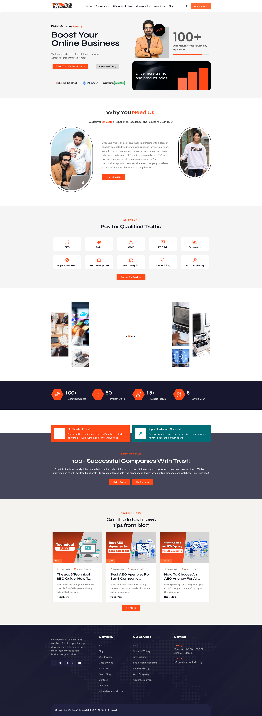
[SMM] (99, 242)
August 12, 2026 (191, 569)
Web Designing (131, 265)
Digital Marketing (122, 6)
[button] (53, 83)
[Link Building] (163, 260)
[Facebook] (54, 663)
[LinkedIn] (73, 663)
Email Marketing (195, 265)
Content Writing (141, 651)
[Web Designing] (131, 260)
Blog (171, 6)
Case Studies (143, 6)
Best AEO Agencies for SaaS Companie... (130, 576)
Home (88, 6)
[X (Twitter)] (60, 663)
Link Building (162, 265)
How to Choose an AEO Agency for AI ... (182, 576)
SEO (67, 247)
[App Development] (67, 260)
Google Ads (195, 247)
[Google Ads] (195, 242)
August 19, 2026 (84, 569)
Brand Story (105, 674)
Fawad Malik (64, 569)
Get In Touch (200, 6)
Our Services (102, 6)
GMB (131, 247)
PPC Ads (163, 247)
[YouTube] (79, 663)
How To (166, 561)
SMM (99, 247)
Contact (103, 679)
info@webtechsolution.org (188, 662)
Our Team (104, 685)
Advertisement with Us (111, 691)
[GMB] (131, 242)
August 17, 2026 (137, 569)
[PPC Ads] (163, 242)
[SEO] (67, 242)
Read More (63, 597)
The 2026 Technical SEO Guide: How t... (74, 576)
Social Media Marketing (145, 662)
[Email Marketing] (195, 260)
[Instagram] (66, 663)
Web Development (99, 265)
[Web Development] (99, 260)
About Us (159, 6)
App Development (67, 265)
